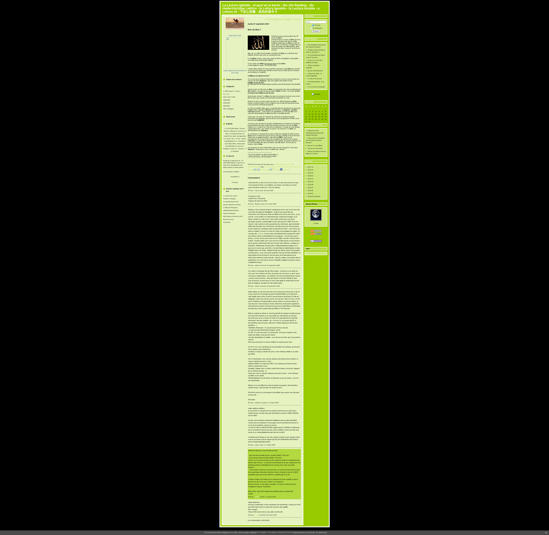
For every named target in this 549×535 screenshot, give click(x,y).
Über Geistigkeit (228, 109)
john (309, 145)
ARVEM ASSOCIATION (230, 210)
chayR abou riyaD (235, 35)
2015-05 (310, 190)
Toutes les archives (314, 196)
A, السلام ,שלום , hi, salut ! (231, 91)
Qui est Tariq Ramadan (315, 70)
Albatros (310, 130)
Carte (308, 248)
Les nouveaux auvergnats (316, 87)
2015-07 (310, 187)
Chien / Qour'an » (295, 19)
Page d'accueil (283, 19)
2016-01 (310, 176)
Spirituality (226, 106)
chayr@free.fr (234, 176)
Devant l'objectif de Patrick (232, 204)
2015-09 (310, 184)
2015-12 (310, 179)
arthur (310, 138)
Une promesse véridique (231, 171)
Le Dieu (316, 223)
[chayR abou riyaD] (235, 68)
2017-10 (310, 167)
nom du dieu (279, 167)
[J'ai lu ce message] (546, 532)
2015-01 (310, 193)
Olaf (309, 151)
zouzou (310, 148)
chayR (257, 497)
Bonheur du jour (228, 219)
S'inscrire (317, 25)
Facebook (286, 169)
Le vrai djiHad (317, 145)
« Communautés (270, 19)
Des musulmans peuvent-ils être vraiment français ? (315, 133)
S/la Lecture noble (229, 97)
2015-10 (310, 181)
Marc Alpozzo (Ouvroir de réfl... (233, 216)
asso (256, 515)
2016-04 (310, 173)
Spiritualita (226, 100)
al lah (286, 167)
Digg (277, 169)
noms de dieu (269, 167)
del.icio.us (263, 169)
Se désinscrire (317, 28)
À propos (235, 182)
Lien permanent (287, 164)
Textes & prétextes (229, 213)
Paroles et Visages (229, 198)
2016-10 (310, 170)
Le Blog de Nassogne (230, 207)
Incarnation (227, 222)
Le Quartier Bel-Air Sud (230, 201)
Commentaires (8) (253, 167)
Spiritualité (226, 103)
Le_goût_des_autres (230, 196)
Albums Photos (311, 204)
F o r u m (226, 94)
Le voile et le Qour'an (315, 78)
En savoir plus (321, 533)
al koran (291, 167)
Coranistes (318, 148)
